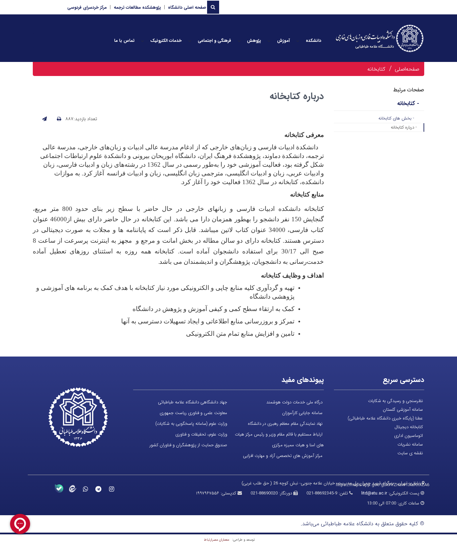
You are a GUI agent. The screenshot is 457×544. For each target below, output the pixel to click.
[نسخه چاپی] (59, 119)
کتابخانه (376, 69)
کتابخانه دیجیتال (408, 427)
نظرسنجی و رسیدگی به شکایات (395, 400)
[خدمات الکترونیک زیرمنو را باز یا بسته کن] (143, 41)
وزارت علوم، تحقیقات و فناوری (201, 434)
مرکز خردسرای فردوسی (87, 7)
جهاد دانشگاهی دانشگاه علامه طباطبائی (192, 402)
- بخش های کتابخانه (396, 118)
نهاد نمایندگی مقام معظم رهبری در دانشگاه (285, 423)
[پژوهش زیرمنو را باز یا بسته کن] (239, 41)
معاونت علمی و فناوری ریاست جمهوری (193, 412)
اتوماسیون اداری (408, 435)
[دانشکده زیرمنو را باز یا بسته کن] (298, 41)
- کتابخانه (408, 103)
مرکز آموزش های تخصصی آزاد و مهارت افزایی (283, 455)
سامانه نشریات (410, 444)
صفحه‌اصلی (407, 69)
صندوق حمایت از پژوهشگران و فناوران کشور (188, 445)
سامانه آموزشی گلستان (403, 409)
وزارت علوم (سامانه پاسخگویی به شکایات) (191, 423)
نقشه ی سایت (410, 453)
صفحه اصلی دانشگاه (187, 7)
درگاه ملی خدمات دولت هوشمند (294, 402)
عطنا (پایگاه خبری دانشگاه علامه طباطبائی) (385, 418)
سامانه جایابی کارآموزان (302, 412)
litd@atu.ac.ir (374, 493)
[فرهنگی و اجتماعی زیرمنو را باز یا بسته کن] (190, 41)
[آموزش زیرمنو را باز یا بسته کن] (269, 41)
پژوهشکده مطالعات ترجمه (137, 7)
